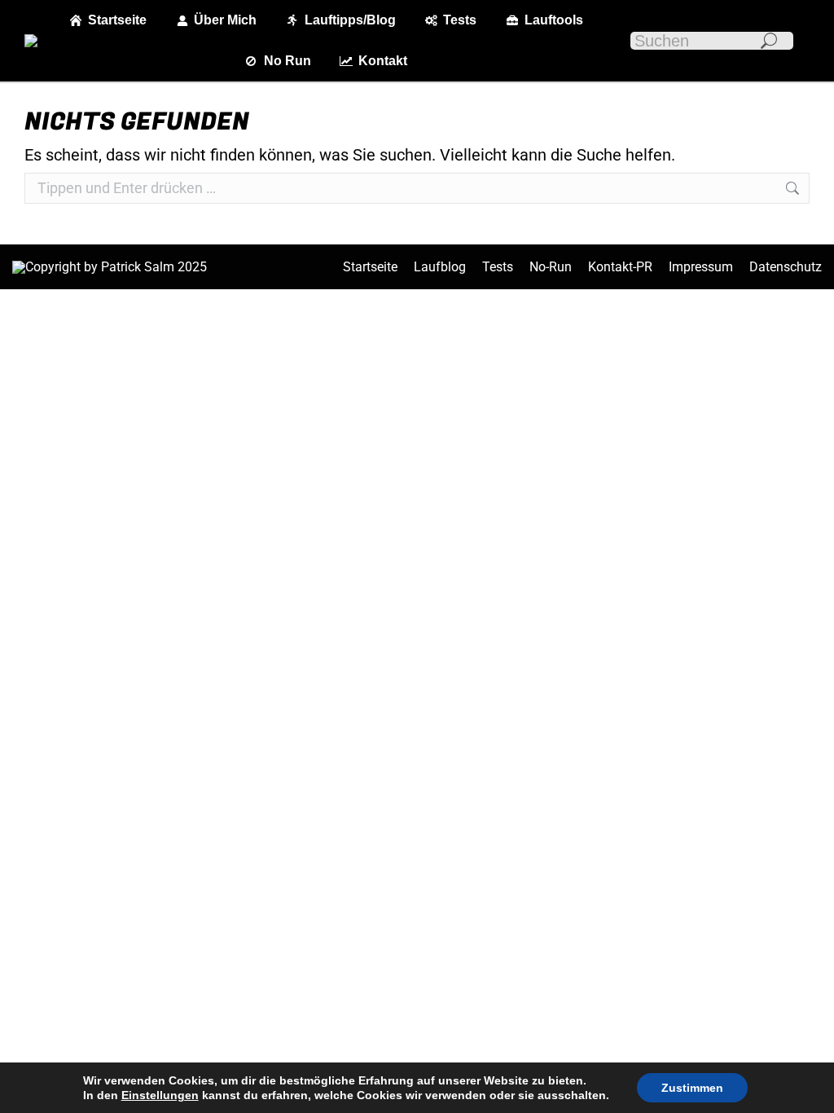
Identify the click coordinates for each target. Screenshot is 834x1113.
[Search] (769, 41)
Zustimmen (692, 1087)
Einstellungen (160, 1095)
